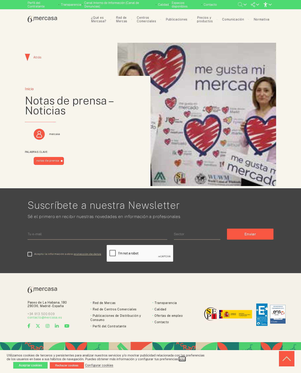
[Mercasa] (42, 21)
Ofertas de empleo (168, 315)
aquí (182, 359)
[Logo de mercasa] (211, 315)
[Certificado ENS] (278, 315)
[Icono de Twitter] (38, 326)
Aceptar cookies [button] (30, 365)
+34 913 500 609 (41, 314)
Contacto (210, 4)
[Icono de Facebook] (29, 326)
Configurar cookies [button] (99, 365)
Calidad (163, 4)
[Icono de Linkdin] (57, 326)
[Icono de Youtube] (67, 326)
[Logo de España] (236, 314)
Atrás (37, 57)
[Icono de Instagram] (48, 326)
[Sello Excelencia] (262, 315)
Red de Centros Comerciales (115, 309)
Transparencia (71, 4)
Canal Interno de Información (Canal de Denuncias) (111, 4)
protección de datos (87, 254)
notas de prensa (47, 160)
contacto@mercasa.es (45, 317)
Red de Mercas (104, 303)
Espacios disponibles (180, 4)
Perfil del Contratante (36, 4)
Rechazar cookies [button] (66, 365)
